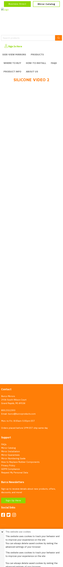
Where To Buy (12, 63)
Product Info (12, 71)
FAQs (54, 63)
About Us (32, 71)
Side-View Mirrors (14, 54)
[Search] (58, 38)
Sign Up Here (13, 500)
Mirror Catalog (46, 4)
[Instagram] (14, 515)
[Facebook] (3, 515)
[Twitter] (8, 515)
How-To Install (36, 63)
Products (37, 54)
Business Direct (17, 3)
